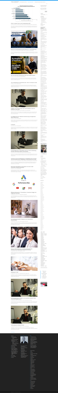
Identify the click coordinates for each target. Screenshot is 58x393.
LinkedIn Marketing (42, 244)
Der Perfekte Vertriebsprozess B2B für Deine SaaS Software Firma (44, 88)
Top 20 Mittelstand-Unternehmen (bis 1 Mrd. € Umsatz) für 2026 (24, 82)
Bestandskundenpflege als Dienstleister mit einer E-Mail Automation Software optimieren (22, 167)
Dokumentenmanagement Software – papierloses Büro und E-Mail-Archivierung (44, 170)
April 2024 (42, 192)
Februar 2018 (42, 225)
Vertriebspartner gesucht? (43, 166)
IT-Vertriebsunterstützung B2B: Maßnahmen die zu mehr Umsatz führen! (43, 161)
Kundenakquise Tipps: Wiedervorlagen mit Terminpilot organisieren (43, 140)
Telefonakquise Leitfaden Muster (17, 325)
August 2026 (42, 182)
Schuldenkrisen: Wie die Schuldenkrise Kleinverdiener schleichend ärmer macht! (44, 96)
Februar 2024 (42, 194)
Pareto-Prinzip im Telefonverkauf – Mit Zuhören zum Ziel (44, 91)
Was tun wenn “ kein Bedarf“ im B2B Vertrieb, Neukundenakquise (44, 106)
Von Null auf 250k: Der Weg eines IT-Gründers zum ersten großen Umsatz (44, 120)
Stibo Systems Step (32, 382)
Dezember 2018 (42, 216)
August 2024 (42, 188)
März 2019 (42, 213)
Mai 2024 (42, 191)
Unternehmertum (26, 221)
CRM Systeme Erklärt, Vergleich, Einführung (21, 24)
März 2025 (42, 186)
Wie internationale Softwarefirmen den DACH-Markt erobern (23, 75)
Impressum (42, 178)
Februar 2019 (42, 214)
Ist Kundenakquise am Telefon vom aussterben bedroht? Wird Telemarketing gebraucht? (23, 299)
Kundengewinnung (42, 241)
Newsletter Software (35, 160)
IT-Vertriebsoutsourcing (33, 336)
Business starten (42, 167)
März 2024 (42, 193)
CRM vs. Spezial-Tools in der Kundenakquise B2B (20, 23)
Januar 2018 (42, 226)
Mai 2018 (42, 222)
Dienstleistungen (42, 17)
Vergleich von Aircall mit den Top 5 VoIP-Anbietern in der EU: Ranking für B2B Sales (23, 109)
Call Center (31, 352)
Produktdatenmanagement (33, 379)
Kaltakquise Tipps (24, 110)
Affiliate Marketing (32, 350)
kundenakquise (42, 240)
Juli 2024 (41, 189)
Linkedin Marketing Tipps (43, 245)
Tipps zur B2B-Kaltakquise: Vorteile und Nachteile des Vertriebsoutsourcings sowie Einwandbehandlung (21, 249)
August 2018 (42, 219)
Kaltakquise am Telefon (19, 110)
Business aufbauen (43, 168)
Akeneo (31, 351)
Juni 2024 (42, 190)
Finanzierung (31, 356)
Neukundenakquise (35, 24)
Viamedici (31, 387)
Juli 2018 (41, 220)
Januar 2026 (42, 184)
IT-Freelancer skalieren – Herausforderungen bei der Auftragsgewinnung (43, 113)
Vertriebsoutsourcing (32, 385)
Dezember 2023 (42, 196)
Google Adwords (21, 194)
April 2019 (42, 212)
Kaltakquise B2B (42, 239)
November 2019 (42, 211)
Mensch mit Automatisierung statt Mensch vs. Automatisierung (23, 49)
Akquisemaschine (14, 194)
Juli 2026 (41, 183)
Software (42, 254)
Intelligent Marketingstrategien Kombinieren (43, 24)
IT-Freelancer (42, 238)
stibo (46, 256)
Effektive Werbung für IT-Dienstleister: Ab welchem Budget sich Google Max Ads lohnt (23, 193)
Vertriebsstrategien (32, 386)
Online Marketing (32, 373)
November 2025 (42, 185)
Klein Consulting (42, 176)
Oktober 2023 (42, 198)
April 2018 (42, 223)
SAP (30, 380)
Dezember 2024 (42, 187)
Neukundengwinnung (23, 76)
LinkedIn (45, 243)
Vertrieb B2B (31, 384)
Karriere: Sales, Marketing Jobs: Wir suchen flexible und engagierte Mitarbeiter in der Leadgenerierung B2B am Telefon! (44, 174)
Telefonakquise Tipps (43, 258)
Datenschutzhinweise (43, 177)
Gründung (31, 358)
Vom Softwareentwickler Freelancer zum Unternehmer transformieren (22, 220)
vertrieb (45, 260)
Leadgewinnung (27, 50)
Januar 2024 (42, 195)
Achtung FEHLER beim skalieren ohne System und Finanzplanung (43, 128)
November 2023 (42, 197)
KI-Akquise (13, 124)
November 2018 (42, 217)
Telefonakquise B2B (43, 21)
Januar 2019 (42, 215)
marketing (42, 246)
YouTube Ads (31, 388)
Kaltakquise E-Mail (14, 272)
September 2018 (42, 218)
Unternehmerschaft (43, 259)
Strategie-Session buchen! (43, 6)
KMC (12, 24)
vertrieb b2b (42, 261)
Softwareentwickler (42, 255)
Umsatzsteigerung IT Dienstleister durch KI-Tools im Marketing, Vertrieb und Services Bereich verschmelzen (23, 151)
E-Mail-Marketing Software (29, 24)
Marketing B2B (25, 194)
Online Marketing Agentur (33, 374)
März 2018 (42, 224)
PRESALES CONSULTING (44, 22)
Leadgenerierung (42, 242)
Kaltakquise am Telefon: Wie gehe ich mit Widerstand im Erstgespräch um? (33, 340)
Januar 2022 (42, 210)
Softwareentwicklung (22, 221)
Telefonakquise (42, 257)
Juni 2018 (42, 221)
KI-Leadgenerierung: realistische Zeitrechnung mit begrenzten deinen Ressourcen (23, 117)
